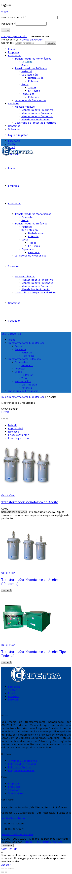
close (4, 11)
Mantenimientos (25, 106)
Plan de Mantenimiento (35, 119)
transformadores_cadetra (17, 834)
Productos (14, 55)
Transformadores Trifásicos (31, 68)
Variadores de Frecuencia (23, 391)
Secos (24, 65)
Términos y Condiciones (22, 760)
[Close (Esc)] (2, 868)
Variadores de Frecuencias (30, 100)
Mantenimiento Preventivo (37, 113)
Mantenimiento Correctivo (37, 116)
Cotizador (14, 129)
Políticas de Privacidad (22, 764)
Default (12, 425)
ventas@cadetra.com (14, 818)
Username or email (13, 17)
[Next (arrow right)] (6, 871)
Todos (11, 339)
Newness (13, 431)
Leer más (6, 590)
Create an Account (32, 39)
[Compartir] (6, 868)
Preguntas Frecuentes (21, 770)
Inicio (11, 49)
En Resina (34, 90)
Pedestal (26, 71)
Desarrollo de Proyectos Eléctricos (35, 122)
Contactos (14, 125)
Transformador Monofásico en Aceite (29, 502)
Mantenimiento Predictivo (37, 109)
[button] (2, 851)
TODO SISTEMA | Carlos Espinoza (42, 841)
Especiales (27, 93)
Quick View (8, 495)
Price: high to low (18, 438)
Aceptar (6, 864)
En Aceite (26, 61)
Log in (6, 30)
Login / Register (18, 135)
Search (51, 43)
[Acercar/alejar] (12, 868)
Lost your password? (14, 36)
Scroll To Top (9, 848)
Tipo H (32, 87)
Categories (14, 333)
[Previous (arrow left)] (2, 871)
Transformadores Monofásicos (33, 58)
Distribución (36, 77)
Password (8, 23)
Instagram (7, 845)
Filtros (5, 411)
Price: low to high (18, 434)
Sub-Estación (29, 74)
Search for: (7, 42)
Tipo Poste (27, 355)
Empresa (13, 52)
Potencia (33, 81)
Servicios (13, 103)
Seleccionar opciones (14, 511)
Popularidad (15, 428)
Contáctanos (15, 793)
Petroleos (34, 97)
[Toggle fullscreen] (9, 868)
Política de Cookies (19, 767)
